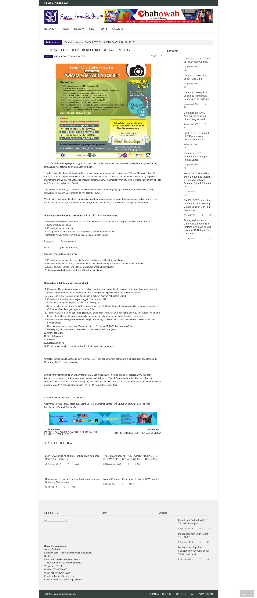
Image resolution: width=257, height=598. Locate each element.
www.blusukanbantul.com (65, 173)
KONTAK (179, 594)
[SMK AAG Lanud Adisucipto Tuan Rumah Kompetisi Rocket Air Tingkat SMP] (73, 451)
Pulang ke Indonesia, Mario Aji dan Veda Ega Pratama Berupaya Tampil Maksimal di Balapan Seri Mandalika (197, 227)
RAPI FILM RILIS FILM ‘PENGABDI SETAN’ (138, 433)
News (65, 29)
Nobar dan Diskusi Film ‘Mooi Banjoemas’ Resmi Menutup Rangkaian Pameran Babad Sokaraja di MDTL (197, 180)
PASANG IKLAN (205, 594)
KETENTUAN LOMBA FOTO (72, 397)
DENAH (190, 594)
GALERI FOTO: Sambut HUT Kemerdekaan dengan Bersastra (196, 136)
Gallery (117, 29)
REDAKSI (166, 594)
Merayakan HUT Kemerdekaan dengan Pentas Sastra (195, 156)
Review (79, 29)
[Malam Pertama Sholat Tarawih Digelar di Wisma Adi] (131, 474)
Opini (103, 29)
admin (62, 56)
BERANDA (154, 594)
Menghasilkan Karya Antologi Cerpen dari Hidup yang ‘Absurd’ (195, 116)
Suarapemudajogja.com (64, 594)
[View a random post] (208, 29)
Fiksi (92, 29)
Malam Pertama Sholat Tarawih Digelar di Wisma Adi (131, 479)
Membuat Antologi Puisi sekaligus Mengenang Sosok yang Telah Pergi (196, 95)
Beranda (50, 29)
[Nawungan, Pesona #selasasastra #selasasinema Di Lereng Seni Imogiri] (73, 474)
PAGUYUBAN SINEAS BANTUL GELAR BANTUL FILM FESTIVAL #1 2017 (71, 433)
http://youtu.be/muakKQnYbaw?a (60, 407)
